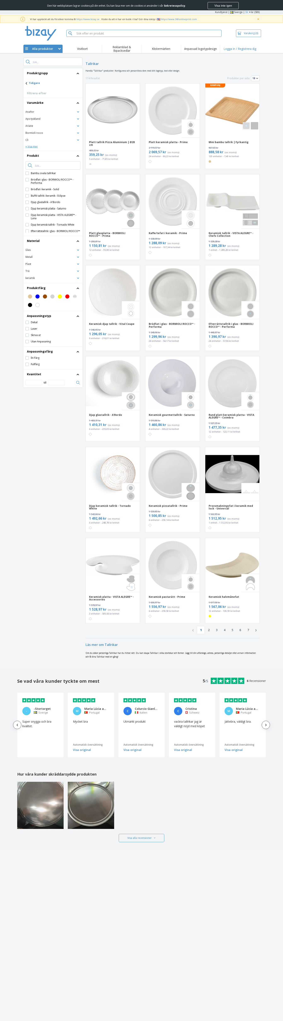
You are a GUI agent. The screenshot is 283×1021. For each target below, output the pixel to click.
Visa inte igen (223, 5)
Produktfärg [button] (36, 288)
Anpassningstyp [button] (39, 316)
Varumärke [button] (35, 103)
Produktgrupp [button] (37, 73)
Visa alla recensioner (139, 838)
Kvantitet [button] (34, 374)
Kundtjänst (221, 12)
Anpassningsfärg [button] (40, 351)
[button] (52, 112)
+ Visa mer (31, 146)
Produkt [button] (33, 156)
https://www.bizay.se (87, 19)
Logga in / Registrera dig (240, 49)
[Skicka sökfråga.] (28, 62)
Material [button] (33, 241)
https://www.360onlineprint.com (179, 19)
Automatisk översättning (88, 744)
